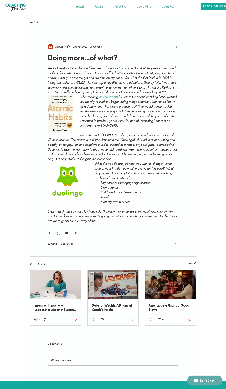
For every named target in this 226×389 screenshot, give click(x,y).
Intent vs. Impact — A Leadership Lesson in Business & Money (54, 307)
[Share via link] (75, 233)
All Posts (34, 22)
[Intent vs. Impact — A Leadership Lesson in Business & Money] (55, 284)
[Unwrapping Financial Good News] (170, 284)
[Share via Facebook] (49, 233)
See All (192, 263)
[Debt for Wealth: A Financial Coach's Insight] (113, 284)
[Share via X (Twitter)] (58, 233)
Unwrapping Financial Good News (169, 307)
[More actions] (176, 47)
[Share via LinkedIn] (66, 233)
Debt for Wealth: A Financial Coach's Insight (112, 307)
